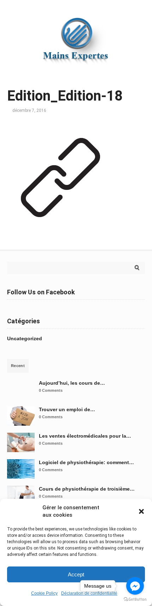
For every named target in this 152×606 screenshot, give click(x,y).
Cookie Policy (44, 593)
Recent (18, 366)
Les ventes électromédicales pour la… (85, 436)
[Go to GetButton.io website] (135, 599)
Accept (76, 574)
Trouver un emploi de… (67, 409)
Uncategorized (24, 338)
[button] (141, 511)
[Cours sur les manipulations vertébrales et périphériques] (76, 72)
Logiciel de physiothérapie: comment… (86, 462)
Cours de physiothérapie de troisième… (87, 489)
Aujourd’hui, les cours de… (72, 383)
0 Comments (51, 390)
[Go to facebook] (135, 586)
